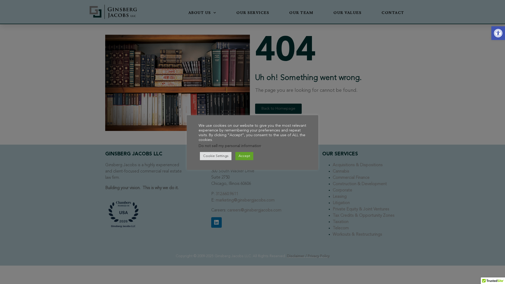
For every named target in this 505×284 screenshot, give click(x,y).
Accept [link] (244, 156)
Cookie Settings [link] (215, 156)
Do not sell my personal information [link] (230, 146)
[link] (498, 33)
